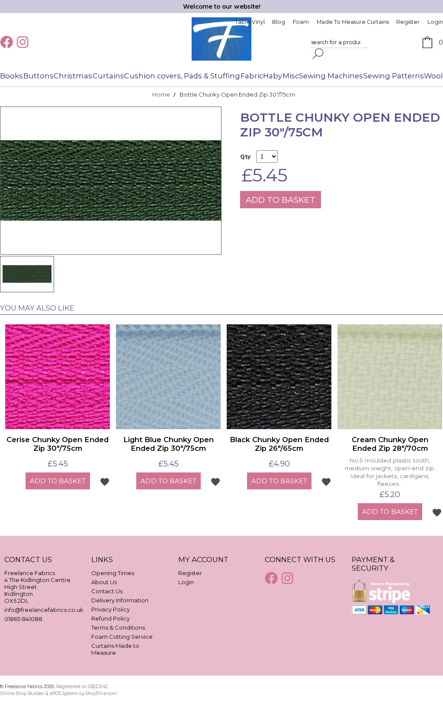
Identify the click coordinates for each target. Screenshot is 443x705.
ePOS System (64, 693)
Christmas (73, 75)
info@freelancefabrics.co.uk (43, 609)
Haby (272, 75)
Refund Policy (110, 618)
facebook (7, 42)
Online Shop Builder (22, 693)
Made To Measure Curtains (353, 22)
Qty (245, 156)
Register (408, 22)
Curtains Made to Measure (115, 649)
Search (318, 53)
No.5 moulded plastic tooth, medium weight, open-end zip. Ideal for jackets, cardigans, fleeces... (390, 472)
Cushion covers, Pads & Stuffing (182, 75)
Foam (301, 22)
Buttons (38, 75)
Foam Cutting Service (122, 636)
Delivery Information (119, 600)
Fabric (252, 75)
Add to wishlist (104, 481)
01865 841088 (23, 618)
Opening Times (112, 572)
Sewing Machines (331, 75)
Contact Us (106, 591)
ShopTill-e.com (101, 693)
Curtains (108, 75)
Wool (433, 75)
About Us (104, 582)
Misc (290, 75)
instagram (23, 42)
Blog (278, 22)
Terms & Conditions (118, 627)
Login (435, 22)
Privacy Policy (110, 609)
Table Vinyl (250, 22)
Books (11, 75)
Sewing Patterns (393, 75)
